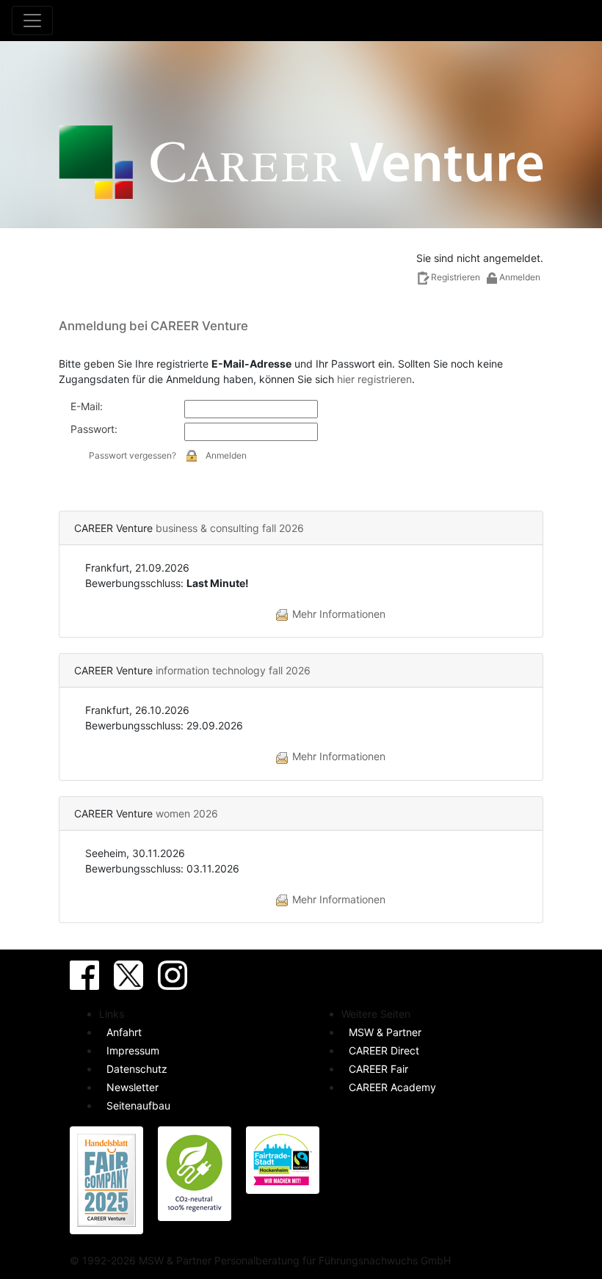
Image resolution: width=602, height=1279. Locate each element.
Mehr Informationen (337, 614)
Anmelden (226, 455)
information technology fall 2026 (233, 670)
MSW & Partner (385, 1032)
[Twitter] (128, 975)
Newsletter (132, 1087)
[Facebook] (84, 975)
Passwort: (93, 429)
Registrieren (456, 277)
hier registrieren (374, 379)
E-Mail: (86, 406)
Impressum (132, 1050)
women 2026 (187, 813)
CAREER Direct (384, 1050)
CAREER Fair (378, 1069)
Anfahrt (124, 1032)
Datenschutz (136, 1069)
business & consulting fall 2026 (230, 528)
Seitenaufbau (138, 1105)
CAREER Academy (392, 1087)
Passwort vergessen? (132, 455)
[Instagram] (172, 975)
